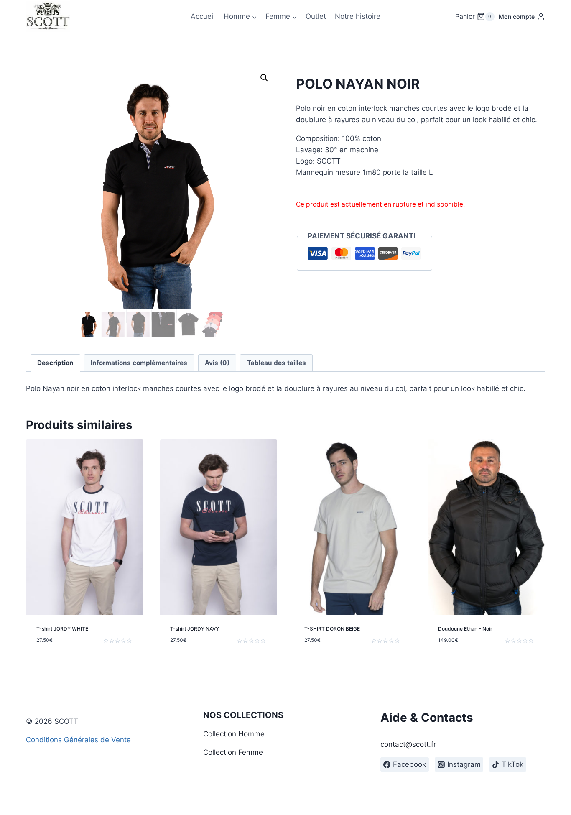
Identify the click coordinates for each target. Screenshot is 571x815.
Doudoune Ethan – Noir (465, 629)
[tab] (56, 363)
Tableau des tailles (276, 363)
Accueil (203, 16)
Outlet (316, 16)
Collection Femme (233, 752)
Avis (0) (217, 363)
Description (55, 363)
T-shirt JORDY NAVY (194, 629)
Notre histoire (357, 16)
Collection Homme (234, 734)
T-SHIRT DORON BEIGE (332, 629)
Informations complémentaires (139, 363)
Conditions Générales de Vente (78, 740)
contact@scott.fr (408, 744)
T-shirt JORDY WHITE (62, 629)
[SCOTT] (48, 16)
